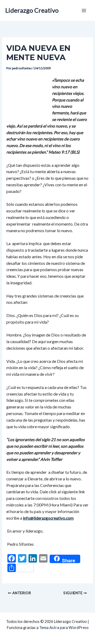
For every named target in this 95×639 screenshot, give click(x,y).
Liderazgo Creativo (32, 10)
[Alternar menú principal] (84, 10)
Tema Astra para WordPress (64, 627)
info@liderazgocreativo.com (48, 518)
